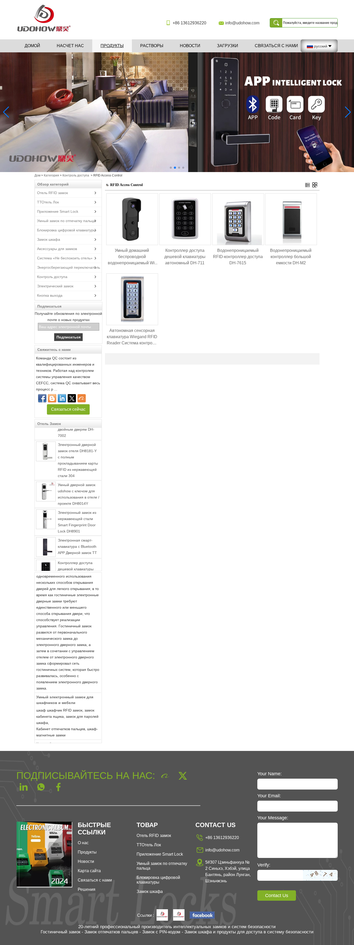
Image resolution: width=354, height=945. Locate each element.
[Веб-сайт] (72, 398)
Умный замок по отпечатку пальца (66, 221)
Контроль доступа (75, 175)
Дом (37, 175)
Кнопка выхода (49, 295)
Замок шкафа (48, 239)
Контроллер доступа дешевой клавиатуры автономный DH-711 (76, 560)
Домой (32, 46)
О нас (83, 843)
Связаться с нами (276, 46)
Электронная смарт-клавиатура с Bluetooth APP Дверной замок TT (77, 538)
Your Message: (272, 817)
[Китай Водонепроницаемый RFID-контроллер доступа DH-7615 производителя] (238, 244)
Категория (51, 175)
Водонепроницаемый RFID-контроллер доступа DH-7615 (238, 256)
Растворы (151, 46)
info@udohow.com (242, 23)
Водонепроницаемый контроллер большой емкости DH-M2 (290, 256)
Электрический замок (55, 286)
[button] (171, 168)
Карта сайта (89, 871)
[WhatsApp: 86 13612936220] (52, 398)
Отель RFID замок (52, 193)
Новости (190, 46)
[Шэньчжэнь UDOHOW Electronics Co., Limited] (45, 32)
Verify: (263, 865)
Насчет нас (70, 46)
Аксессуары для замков (57, 249)
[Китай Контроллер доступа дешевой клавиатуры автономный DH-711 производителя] (46, 561)
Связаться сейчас (68, 409)
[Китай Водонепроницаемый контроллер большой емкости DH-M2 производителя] (291, 244)
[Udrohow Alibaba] (179, 915)
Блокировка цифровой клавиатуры (66, 230)
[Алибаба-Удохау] (81, 398)
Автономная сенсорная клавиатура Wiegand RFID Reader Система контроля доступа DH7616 (132, 337)
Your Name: (269, 773)
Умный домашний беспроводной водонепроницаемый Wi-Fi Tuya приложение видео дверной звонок (132, 257)
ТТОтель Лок (48, 202)
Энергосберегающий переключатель (68, 267)
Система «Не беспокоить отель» (65, 258)
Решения (86, 889)
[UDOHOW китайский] (202, 916)
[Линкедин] (62, 398)
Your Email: (269, 795)
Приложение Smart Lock (57, 211)
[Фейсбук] (42, 398)
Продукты (112, 46)
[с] (177, 112)
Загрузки (227, 46)
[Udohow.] (162, 915)
